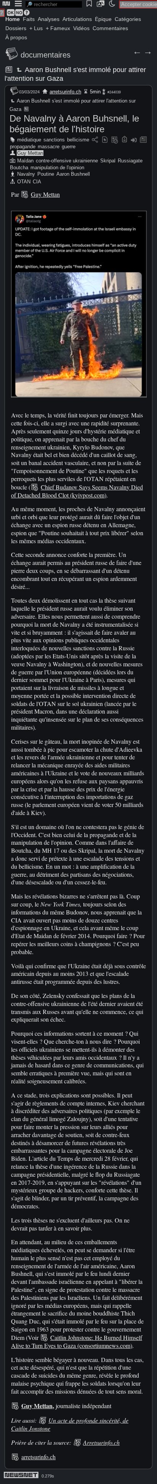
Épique (103, 19)
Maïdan (25, 161)
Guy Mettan (30, 153)
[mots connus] (124, 140)
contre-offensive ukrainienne (67, 161)
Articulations (77, 19)
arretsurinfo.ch (65, 92)
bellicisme (78, 140)
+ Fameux (58, 28)
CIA (37, 181)
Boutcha (19, 167)
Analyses (48, 19)
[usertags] (105, 140)
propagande (22, 146)
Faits (29, 19)
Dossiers (15, 28)
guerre (68, 146)
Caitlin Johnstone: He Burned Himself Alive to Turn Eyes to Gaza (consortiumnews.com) (76, 1341)
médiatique (29, 140)
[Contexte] (115, 140)
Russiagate (130, 161)
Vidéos (81, 28)
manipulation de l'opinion (57, 167)
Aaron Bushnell (73, 174)
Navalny (26, 174)
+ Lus (36, 28)
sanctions (54, 140)
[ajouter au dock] (134, 140)
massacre (48, 146)
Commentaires (110, 28)
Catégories (128, 19)
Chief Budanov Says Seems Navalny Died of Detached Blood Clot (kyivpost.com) (77, 491)
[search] (53, 4)
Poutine (45, 174)
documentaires (45, 55)
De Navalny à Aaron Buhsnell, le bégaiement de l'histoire (74, 123)
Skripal (107, 161)
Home (12, 19)
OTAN (23, 181)
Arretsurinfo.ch (101, 1442)
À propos (16, 37)
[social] (95, 140)
